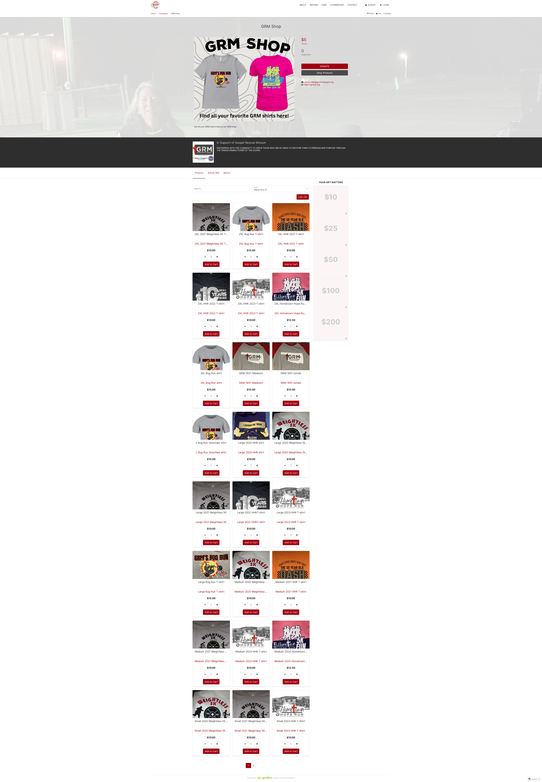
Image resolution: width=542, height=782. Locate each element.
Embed (388, 13)
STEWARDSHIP (337, 5)
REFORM (314, 5)
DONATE (324, 66)
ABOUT (303, 5)
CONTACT (352, 5)
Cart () (302, 197)
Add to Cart (211, 264)
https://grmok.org (312, 84)
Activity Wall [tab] (213, 173)
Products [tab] (199, 173)
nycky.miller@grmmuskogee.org (319, 82)
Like (379, 13)
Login (386, 5)
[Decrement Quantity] (205, 256)
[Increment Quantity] (217, 256)
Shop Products (325, 72)
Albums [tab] (226, 173)
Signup (371, 5)
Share (371, 13)
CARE (323, 5)
